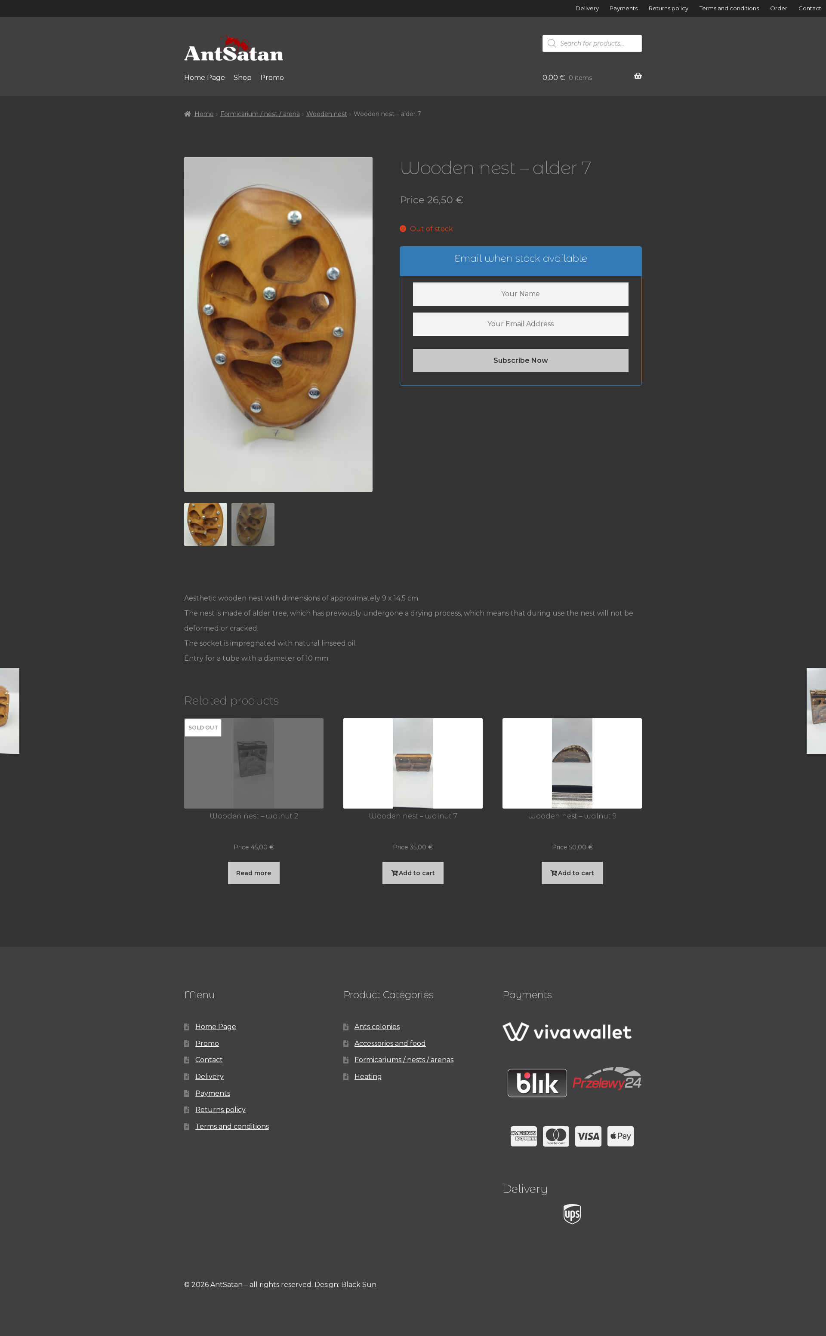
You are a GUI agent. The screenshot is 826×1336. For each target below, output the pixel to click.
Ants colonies (377, 1027)
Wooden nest (326, 114)
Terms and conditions (729, 8)
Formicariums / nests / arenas (403, 1060)
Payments (624, 8)
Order (778, 8)
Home (204, 114)
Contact (809, 8)
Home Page (204, 78)
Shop (243, 78)
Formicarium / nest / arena (260, 114)
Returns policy (668, 8)
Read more (253, 873)
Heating (368, 1076)
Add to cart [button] (417, 873)
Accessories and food (390, 1043)
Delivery (587, 8)
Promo (272, 78)
